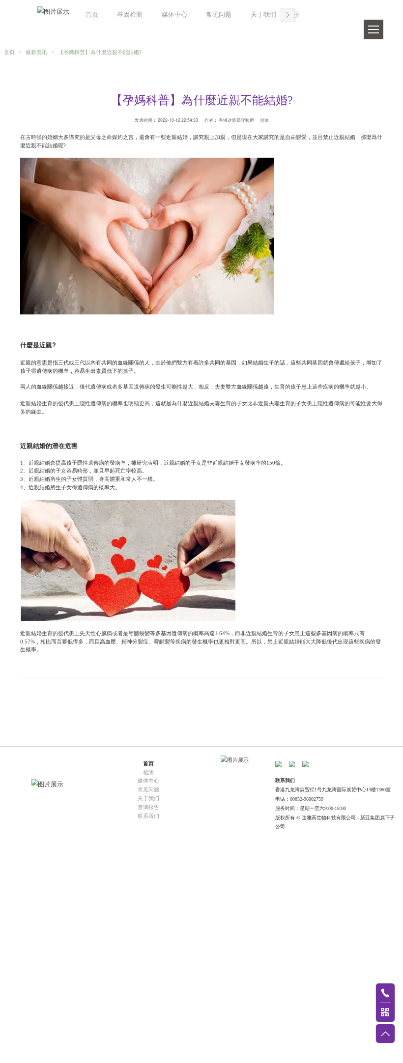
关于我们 (263, 14)
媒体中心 (174, 14)
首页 (92, 14)
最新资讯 (36, 52)
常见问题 (218, 14)
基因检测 (130, 14)
